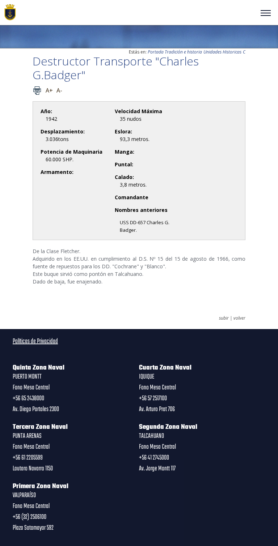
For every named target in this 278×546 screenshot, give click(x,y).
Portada (156, 52)
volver (239, 318)
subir (224, 318)
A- (59, 90)
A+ (49, 90)
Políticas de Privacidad (35, 341)
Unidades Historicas (222, 52)
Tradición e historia (183, 52)
